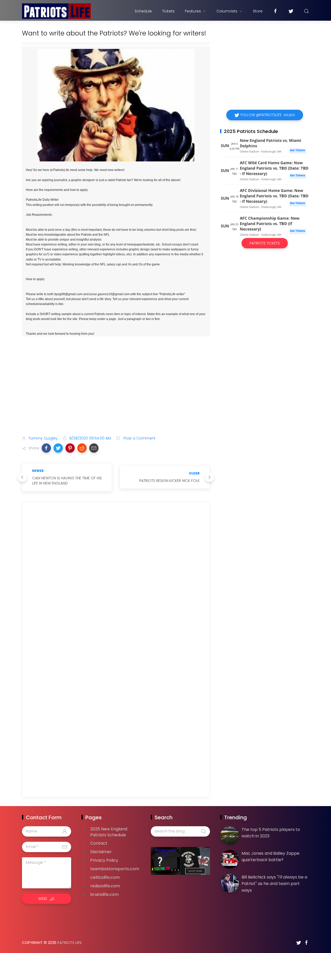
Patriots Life (69, 942)
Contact (98, 843)
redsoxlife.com (105, 886)
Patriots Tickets (265, 243)
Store (257, 11)
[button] (46, 448)
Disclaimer (101, 852)
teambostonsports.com (114, 869)
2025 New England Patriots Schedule (108, 832)
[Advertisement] (116, 391)
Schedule (143, 11)
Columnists (226, 11)
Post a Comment (139, 438)
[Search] (306, 11)
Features (193, 11)
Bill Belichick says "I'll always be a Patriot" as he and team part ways (274, 883)
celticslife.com (105, 877)
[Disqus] (115, 580)
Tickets (168, 11)
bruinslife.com (104, 894)
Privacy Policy (104, 860)
